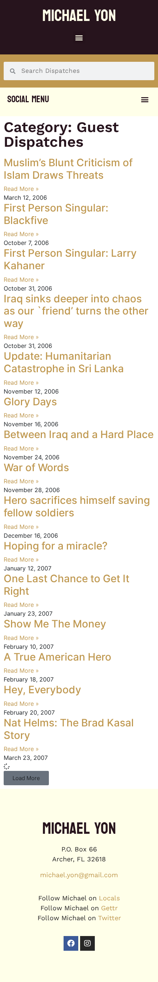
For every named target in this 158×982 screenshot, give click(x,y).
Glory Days (30, 401)
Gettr (109, 908)
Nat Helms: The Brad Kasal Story (69, 728)
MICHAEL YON (79, 16)
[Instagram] (87, 943)
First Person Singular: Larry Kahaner (70, 259)
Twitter (109, 918)
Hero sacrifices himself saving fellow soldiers (77, 506)
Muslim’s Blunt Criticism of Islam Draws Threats (68, 168)
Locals (109, 898)
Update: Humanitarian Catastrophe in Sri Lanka (64, 362)
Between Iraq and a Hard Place (79, 434)
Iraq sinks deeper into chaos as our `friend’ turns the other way (76, 311)
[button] (79, 37)
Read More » (21, 188)
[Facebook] (71, 943)
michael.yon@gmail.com (79, 875)
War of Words (36, 467)
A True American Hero (57, 657)
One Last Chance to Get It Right (66, 584)
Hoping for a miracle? (56, 546)
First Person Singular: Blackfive (56, 214)
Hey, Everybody (42, 689)
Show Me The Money (55, 624)
